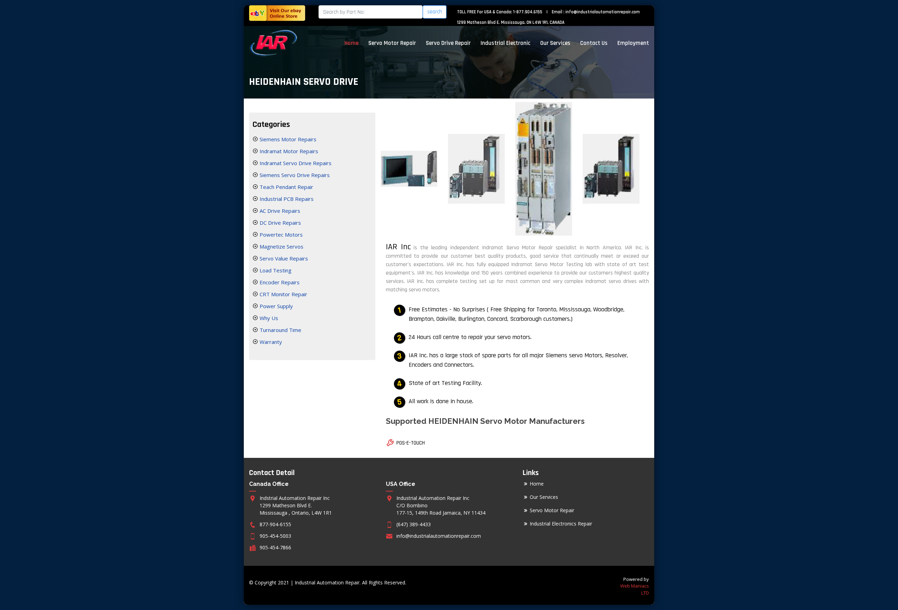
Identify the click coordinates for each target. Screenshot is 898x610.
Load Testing (274, 270)
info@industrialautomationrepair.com (602, 12)
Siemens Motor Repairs (287, 139)
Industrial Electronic (505, 43)
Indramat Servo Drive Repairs (294, 163)
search (434, 11)
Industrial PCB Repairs (286, 198)
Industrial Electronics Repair (561, 523)
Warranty (270, 341)
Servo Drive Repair (448, 43)
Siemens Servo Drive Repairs (294, 174)
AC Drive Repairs (279, 210)
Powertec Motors (280, 234)
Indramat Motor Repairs (288, 151)
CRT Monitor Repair (282, 294)
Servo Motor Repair (392, 43)
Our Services (555, 43)
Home (351, 43)
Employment (633, 43)
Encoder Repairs (279, 282)
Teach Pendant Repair (285, 186)
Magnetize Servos (280, 246)
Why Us (268, 317)
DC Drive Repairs (279, 222)
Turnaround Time (279, 329)
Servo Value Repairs (283, 258)
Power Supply (275, 306)
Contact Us (594, 43)
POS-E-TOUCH (410, 443)
